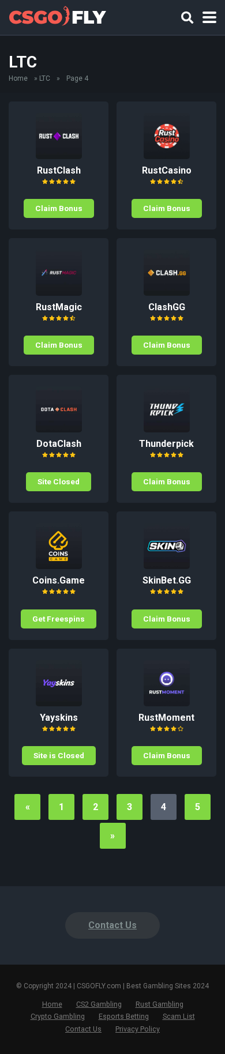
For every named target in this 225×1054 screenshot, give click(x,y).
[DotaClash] (59, 429)
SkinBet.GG (166, 580)
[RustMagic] (59, 292)
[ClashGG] (167, 292)
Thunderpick (166, 443)
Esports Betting (124, 1016)
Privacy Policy (137, 1029)
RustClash (59, 170)
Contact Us (112, 925)
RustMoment (166, 717)
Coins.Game (58, 580)
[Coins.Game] (59, 565)
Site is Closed (58, 755)
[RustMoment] (167, 703)
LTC (44, 78)
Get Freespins (58, 618)
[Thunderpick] (167, 429)
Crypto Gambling (58, 1016)
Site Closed (59, 481)
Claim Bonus (58, 208)
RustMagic (59, 307)
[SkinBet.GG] (167, 565)
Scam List (179, 1016)
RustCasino (167, 170)
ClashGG (166, 307)
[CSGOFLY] (57, 16)
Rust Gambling (159, 1004)
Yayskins (59, 717)
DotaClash (58, 443)
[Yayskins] (59, 703)
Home (18, 78)
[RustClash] (59, 155)
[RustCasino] (167, 155)
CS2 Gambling (99, 1004)
